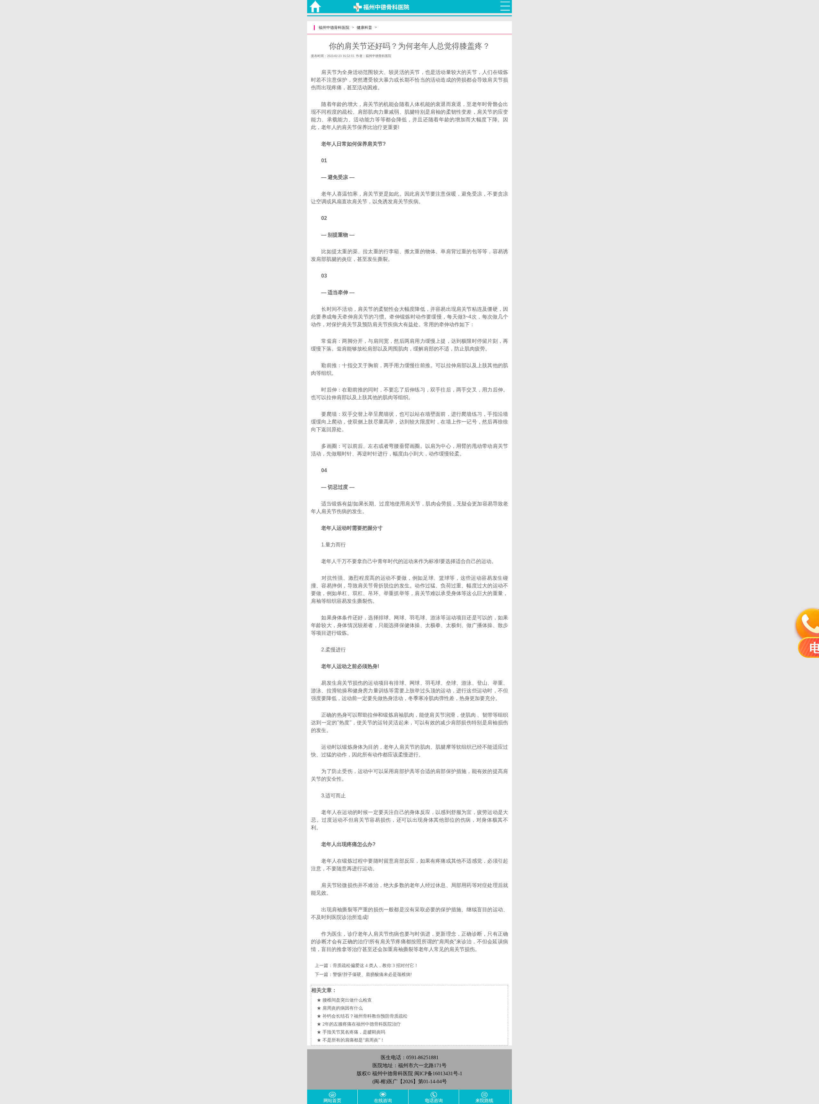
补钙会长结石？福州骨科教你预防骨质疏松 (365, 1016)
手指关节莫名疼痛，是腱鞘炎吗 (353, 1032)
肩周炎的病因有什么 (342, 1008)
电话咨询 (434, 1100)
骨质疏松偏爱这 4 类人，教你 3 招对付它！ (375, 965)
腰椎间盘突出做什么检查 (347, 1000)
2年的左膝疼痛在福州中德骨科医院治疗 (361, 1024)
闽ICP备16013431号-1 (438, 1073)
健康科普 (364, 27)
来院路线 (484, 1100)
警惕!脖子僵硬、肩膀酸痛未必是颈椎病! (372, 974)
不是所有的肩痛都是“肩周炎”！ (353, 1040)
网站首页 (332, 1100)
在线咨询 (383, 1100)
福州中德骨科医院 (334, 27)
